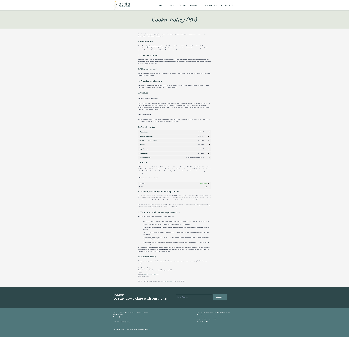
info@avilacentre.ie (122, 317)
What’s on (208, 5)
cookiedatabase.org (167, 281)
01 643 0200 (119, 315)
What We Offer (171, 5)
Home (160, 5)
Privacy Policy (126, 322)
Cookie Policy (117, 322)
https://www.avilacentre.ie (153, 46)
